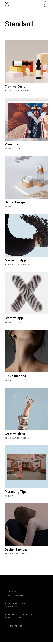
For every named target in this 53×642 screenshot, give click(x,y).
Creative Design (16, 86)
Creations (20, 554)
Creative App (14, 318)
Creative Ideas (15, 434)
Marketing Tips (15, 492)
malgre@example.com (20, 614)
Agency (25, 91)
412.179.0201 (14, 618)
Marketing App (15, 260)
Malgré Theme (13, 592)
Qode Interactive (15, 595)
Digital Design (15, 202)
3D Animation (12, 91)
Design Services (16, 550)
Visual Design (14, 144)
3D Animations (15, 376)
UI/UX (17, 148)
